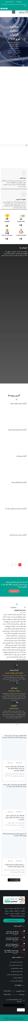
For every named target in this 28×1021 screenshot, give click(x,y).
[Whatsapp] (1, 8)
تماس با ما (14, 57)
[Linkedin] (5, 8)
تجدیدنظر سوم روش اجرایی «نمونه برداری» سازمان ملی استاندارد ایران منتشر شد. (14, 817)
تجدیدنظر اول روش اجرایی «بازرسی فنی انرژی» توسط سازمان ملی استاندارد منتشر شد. (14, 768)
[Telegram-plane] (15, 1005)
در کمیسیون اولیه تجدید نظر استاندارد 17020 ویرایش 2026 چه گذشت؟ (12, 945)
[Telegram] (6, 8)
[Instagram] (3, 8)
